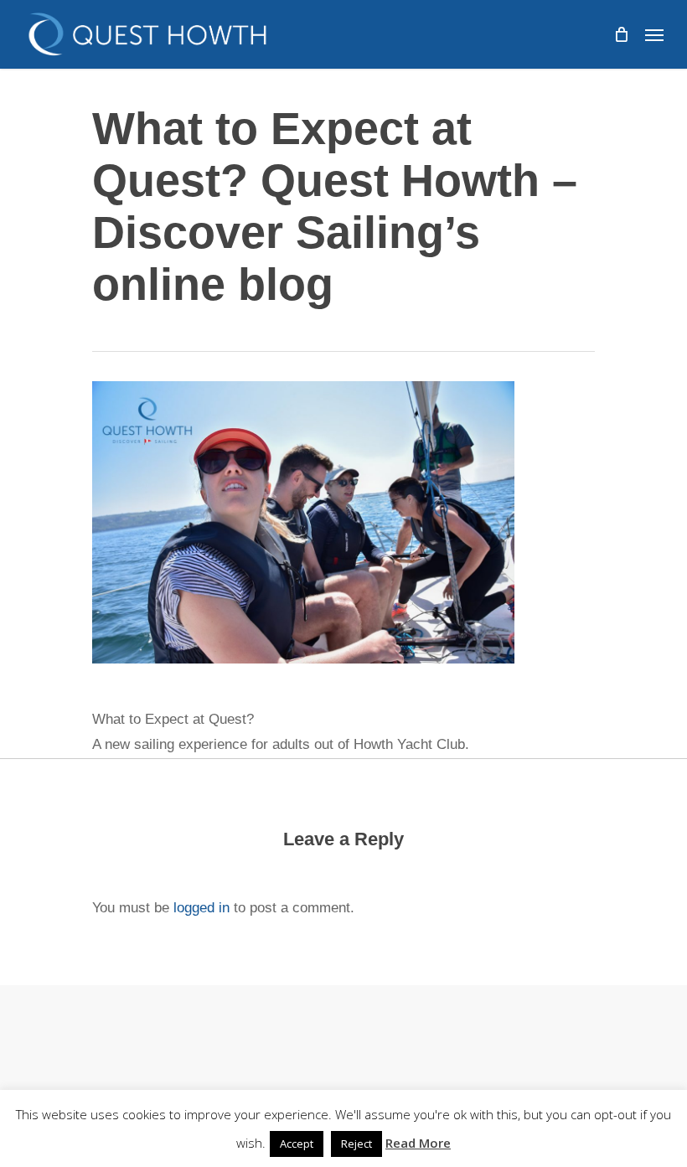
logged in (201, 908)
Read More (418, 1142)
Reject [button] (356, 1143)
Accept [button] (296, 1143)
